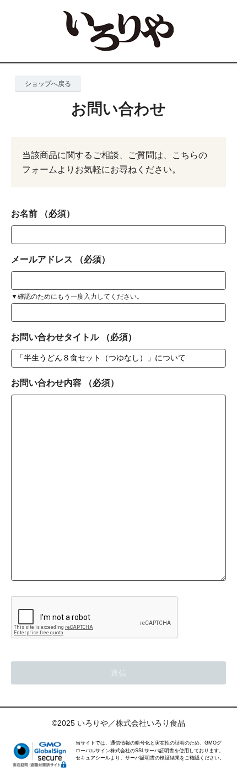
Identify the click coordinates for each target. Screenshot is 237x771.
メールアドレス (42, 259)
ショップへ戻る (48, 84)
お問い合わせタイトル (55, 337)
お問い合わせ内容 (46, 382)
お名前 (24, 213)
